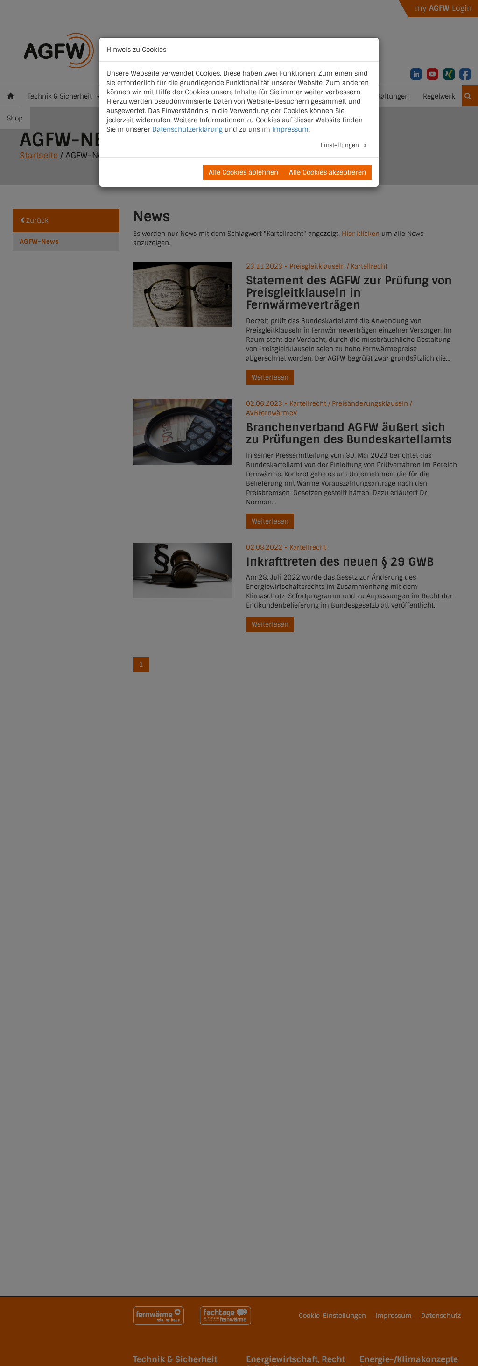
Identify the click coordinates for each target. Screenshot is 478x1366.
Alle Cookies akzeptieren (327, 172)
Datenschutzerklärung (187, 129)
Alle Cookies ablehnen (243, 172)
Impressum (290, 129)
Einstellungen (340, 145)
